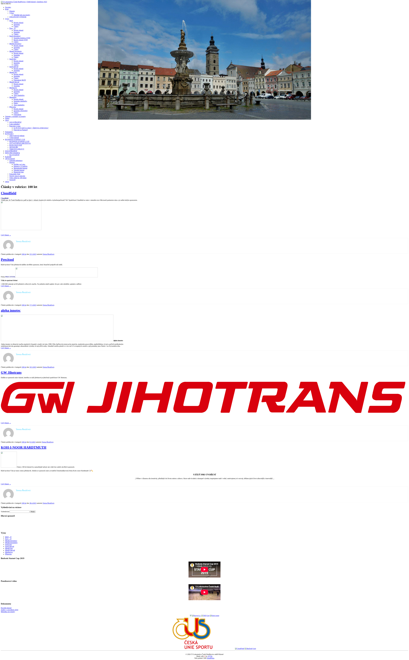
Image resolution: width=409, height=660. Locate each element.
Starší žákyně (13, 67)
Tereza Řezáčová (48, 254)
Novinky (8, 7)
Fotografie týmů (14, 174)
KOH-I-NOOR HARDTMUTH (23, 447)
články (16, 103)
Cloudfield (8, 193)
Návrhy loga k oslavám (17, 176)
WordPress (210, 658)
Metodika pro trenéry (8, 612)
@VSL (210, 656)
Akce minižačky (19, 95)
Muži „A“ (8, 537)
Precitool (7, 259)
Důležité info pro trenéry (22, 15)
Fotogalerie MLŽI (20, 80)
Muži (11, 21)
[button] (6, 4)
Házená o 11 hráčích (20, 166)
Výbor (11, 13)
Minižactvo (13, 88)
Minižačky (13, 97)
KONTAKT (9, 134)
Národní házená (19, 170)
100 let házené (10, 159)
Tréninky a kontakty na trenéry (15, 116)
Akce (7, 120)
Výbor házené (14, 137)
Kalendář (8, 157)
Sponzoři (12, 180)
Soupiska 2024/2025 (20, 111)
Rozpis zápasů (18, 23)
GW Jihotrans (11, 372)
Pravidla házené (6, 608)
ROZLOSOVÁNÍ (15, 145)
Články (16, 26)
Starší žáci (12, 59)
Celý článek (6, 235)
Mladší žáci (13, 72)
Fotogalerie (17, 114)
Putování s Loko (14, 126)
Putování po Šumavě (21, 130)
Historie (12, 11)
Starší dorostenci (14, 36)
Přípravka (12, 107)
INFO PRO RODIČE (12, 153)
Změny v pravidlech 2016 (9, 610)
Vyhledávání (5, 511)
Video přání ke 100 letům (17, 178)
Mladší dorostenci (15, 44)
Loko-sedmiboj (14, 124)
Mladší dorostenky (15, 51)
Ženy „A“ (12, 28)
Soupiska (17, 24)
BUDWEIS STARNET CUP (15, 139)
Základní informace (15, 160)
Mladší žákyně (14, 82)
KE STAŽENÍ (14, 155)
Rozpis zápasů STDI (21, 40)
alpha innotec (11, 310)
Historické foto (19, 172)
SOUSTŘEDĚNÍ (15, 122)
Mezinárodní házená (20, 168)
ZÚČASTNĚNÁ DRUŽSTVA (20, 143)
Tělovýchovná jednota (16, 136)
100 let (24, 254)
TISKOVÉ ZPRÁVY (16, 149)
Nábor (7, 118)
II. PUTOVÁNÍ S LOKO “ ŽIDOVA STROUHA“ (31, 128)
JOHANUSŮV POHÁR (17, 17)
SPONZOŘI (13, 147)
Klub (7, 9)
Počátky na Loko (19, 164)
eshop (7, 182)
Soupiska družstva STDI (22, 38)
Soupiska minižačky (20, 101)
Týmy (7, 19)
